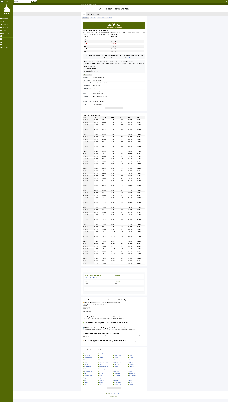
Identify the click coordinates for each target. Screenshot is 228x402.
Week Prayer (93, 17)
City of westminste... (88, 378)
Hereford (86, 362)
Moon (92, 14)
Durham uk (101, 360)
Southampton (102, 373)
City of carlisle (132, 355)
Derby (85, 360)
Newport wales (117, 384)
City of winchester (103, 378)
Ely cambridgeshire (118, 360)
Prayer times (5, 18)
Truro (100, 375)
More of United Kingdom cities (114, 388)
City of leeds (131, 362)
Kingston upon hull (103, 362)
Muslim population (6, 44)
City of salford (117, 371)
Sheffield (86, 373)
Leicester (86, 364)
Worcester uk (132, 378)
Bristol (100, 355)
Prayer (83, 14)
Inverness (101, 382)
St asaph (131, 384)
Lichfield (101, 364)
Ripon (100, 371)
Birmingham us (102, 353)
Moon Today (5, 24)
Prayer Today (85, 17)
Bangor (85, 384)
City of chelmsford (88, 357)
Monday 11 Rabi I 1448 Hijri (91, 277)
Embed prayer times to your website (114, 108)
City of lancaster (117, 362)
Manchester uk (87, 366)
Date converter (5, 33)
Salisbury (131, 371)
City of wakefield (117, 375)
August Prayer (101, 17)
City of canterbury (118, 355)
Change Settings (130, 57)
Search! (35, 1)
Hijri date (4, 30)
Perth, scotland (117, 382)
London (131, 353)
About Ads (120, 393)
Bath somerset (87, 353)
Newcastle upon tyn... (104, 366)
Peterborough (102, 369)
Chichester (116, 357)
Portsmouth (132, 369)
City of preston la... (88, 371)
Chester (101, 357)
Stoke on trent (132, 373)
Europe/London (96, 99)
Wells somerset (132, 375)
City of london (132, 364)
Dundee (116, 380)
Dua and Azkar (5, 39)
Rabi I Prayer (109, 17)
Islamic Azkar (5, 47)
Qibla (3, 21)
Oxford (85, 369)
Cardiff (100, 384)
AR (226, 1)
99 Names (4, 42)
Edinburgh (131, 380)
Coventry (131, 357)
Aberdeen (101, 380)
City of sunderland (88, 375)
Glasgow (86, 382)
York (85, 380)
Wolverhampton (117, 378)
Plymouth (116, 369)
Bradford (116, 353)
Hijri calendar (5, 36)
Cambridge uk (87, 355)
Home (6, 1)
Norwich (116, 366)
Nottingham (131, 366)
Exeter (130, 360)
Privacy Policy (114, 393)
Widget (97, 14)
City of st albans (117, 373)
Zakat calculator (5, 27)
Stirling (130, 382)
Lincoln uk (116, 364)
